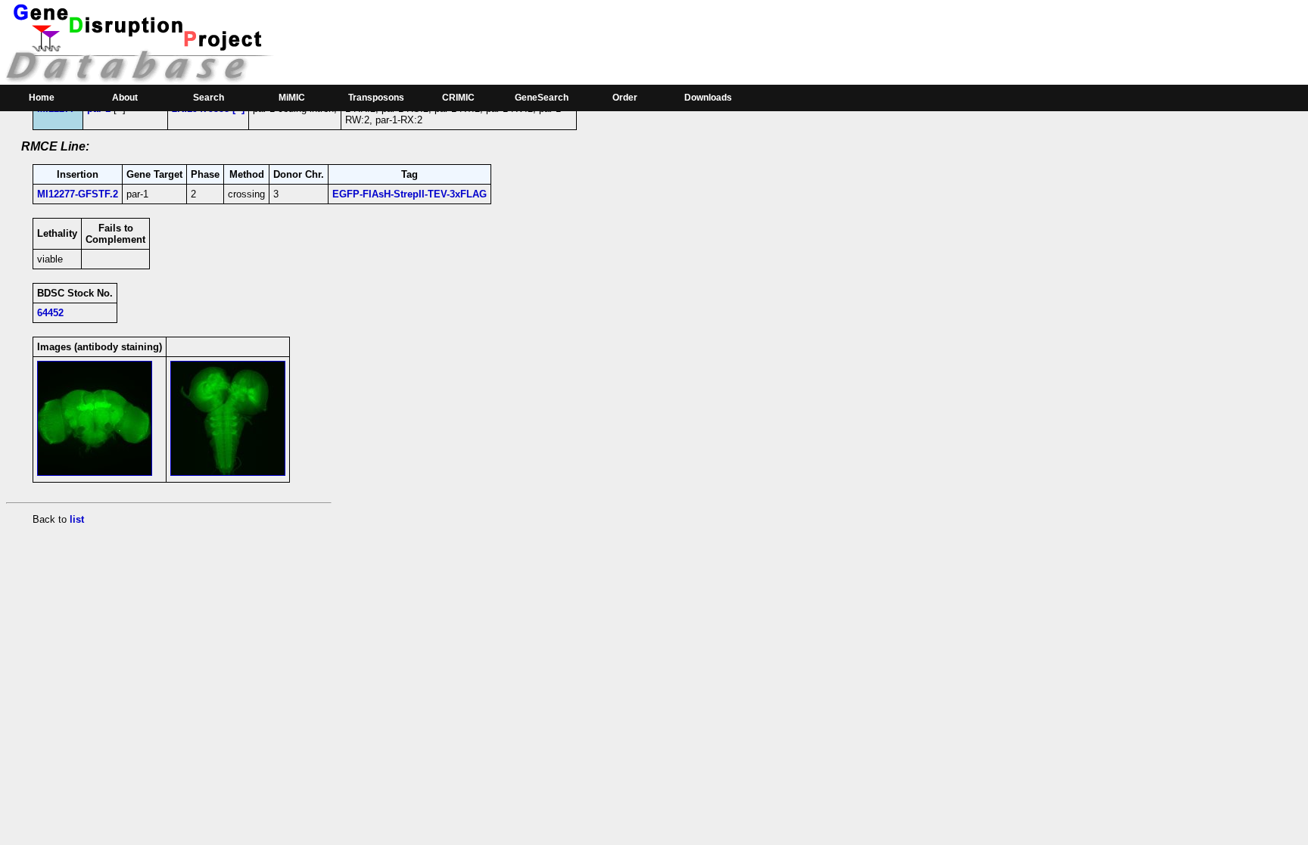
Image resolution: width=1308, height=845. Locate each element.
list (77, 519)
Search (208, 97)
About (125, 97)
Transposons (376, 97)
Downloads (708, 97)
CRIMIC (458, 97)
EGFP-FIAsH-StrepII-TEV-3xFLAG (409, 194)
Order (624, 97)
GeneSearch (541, 97)
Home (41, 97)
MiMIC (292, 97)
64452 (50, 312)
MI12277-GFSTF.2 (77, 194)
